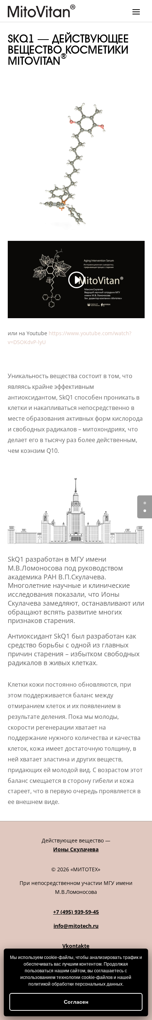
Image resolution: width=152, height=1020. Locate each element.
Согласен (76, 1002)
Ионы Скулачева (76, 849)
